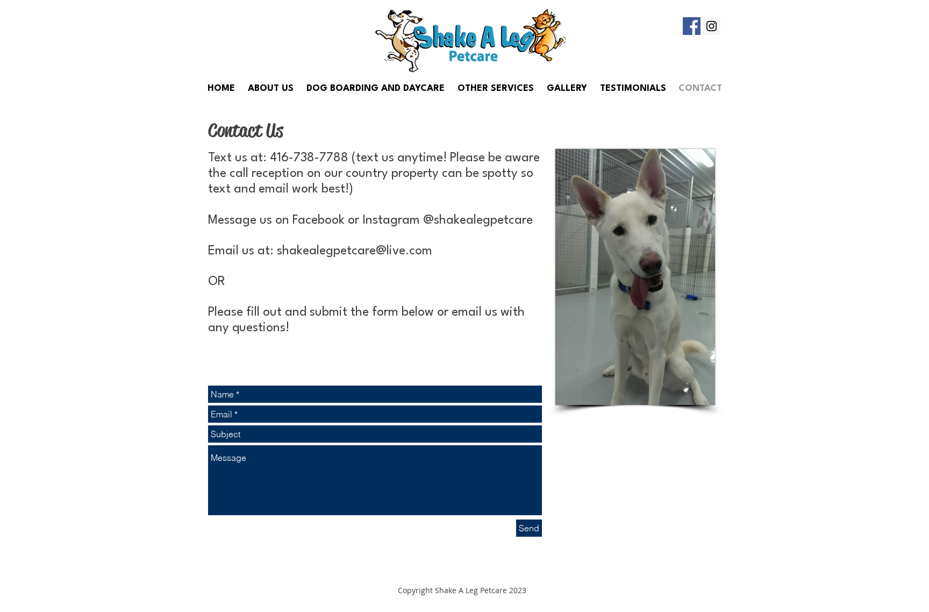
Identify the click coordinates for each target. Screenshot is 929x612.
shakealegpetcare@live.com (354, 251)
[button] (495, 88)
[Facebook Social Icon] (692, 26)
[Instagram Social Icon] (711, 26)
